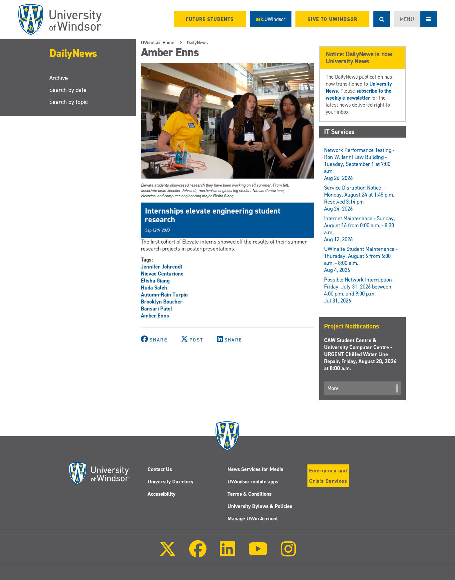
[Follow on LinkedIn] (227, 553)
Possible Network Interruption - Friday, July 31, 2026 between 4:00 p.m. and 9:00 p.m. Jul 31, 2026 (359, 290)
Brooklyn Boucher (162, 301)
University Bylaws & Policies (260, 506)
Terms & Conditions (249, 493)
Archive (58, 78)
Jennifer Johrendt (161, 266)
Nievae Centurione (162, 273)
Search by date (68, 90)
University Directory (171, 481)
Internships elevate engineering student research (212, 215)
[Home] (60, 19)
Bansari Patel (156, 308)
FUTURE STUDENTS (210, 19)
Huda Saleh (154, 287)
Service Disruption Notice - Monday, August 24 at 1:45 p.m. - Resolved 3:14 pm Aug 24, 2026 (360, 198)
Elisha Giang (155, 280)
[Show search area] (381, 19)
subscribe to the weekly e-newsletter (358, 94)
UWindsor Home (157, 42)
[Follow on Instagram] (288, 553)
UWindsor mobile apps (253, 481)
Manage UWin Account (253, 518)
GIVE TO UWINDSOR (332, 19)
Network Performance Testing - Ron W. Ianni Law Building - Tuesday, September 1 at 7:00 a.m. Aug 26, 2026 (359, 164)
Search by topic (68, 102)
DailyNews (73, 53)
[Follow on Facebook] (198, 553)
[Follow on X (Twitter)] (167, 553)
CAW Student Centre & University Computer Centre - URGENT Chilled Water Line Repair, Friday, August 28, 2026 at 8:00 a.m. (360, 354)
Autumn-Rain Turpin (164, 294)
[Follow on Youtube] (258, 553)
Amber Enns (155, 315)
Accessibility (162, 493)
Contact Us (160, 469)
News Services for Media (255, 469)
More (333, 388)
